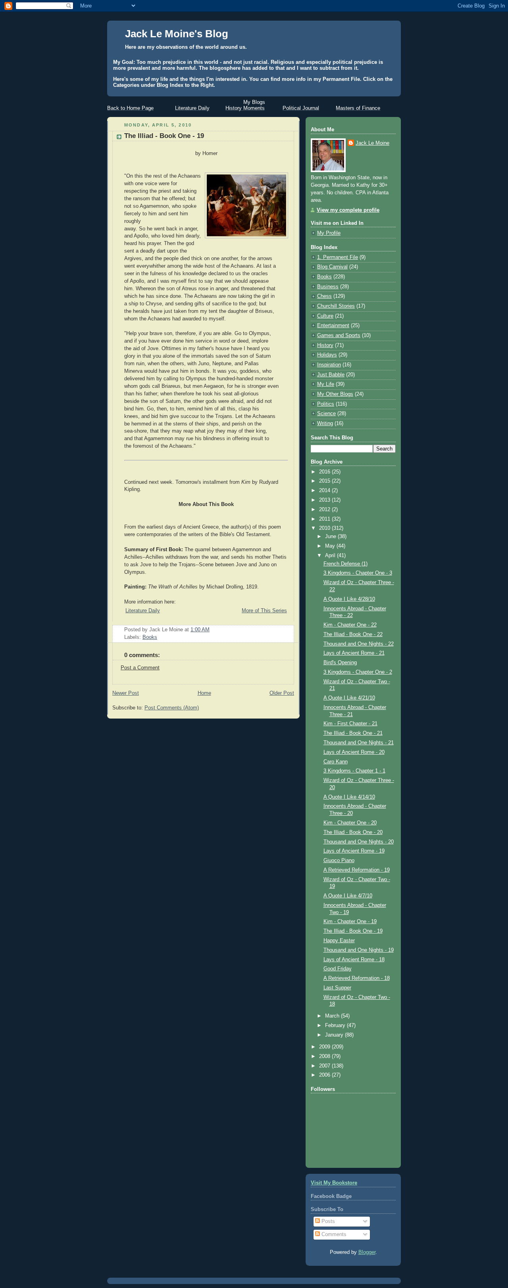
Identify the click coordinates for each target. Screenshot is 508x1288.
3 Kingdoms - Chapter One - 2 (357, 672)
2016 (325, 472)
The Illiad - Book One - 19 (164, 136)
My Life (325, 384)
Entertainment (333, 325)
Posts (327, 1221)
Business (328, 286)
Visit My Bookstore (334, 1183)
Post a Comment (140, 668)
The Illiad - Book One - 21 (353, 733)
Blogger (366, 1252)
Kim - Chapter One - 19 (350, 921)
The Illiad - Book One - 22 (353, 634)
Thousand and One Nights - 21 (358, 743)
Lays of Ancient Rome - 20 (354, 752)
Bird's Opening (340, 662)
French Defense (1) (345, 564)
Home (204, 693)
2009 (325, 1047)
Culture (325, 316)
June (331, 536)
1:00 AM (200, 629)
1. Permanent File (337, 257)
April (331, 555)
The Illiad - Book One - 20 (353, 832)
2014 (325, 490)
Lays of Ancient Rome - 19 (354, 851)
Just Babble (330, 375)
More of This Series (264, 610)
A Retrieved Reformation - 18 (356, 978)
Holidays (327, 355)
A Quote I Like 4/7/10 (347, 896)
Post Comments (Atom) (171, 708)
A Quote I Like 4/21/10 (349, 698)
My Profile (329, 233)
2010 (325, 528)
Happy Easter (339, 940)
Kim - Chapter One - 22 (350, 625)
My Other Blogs (335, 394)
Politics (325, 404)
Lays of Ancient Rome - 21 (354, 653)
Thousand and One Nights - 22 (358, 644)
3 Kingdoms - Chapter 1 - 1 (354, 771)
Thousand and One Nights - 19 (358, 950)
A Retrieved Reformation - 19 (356, 870)
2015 (325, 481)
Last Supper (337, 988)
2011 (325, 519)
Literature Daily (142, 610)
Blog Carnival (332, 267)
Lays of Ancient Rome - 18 (354, 959)
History (325, 345)
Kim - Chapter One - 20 (350, 823)
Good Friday (337, 969)
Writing (325, 423)
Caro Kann (335, 762)
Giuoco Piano (338, 860)
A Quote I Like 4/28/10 (349, 599)
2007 (325, 1066)
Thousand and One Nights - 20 (358, 842)
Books (149, 637)
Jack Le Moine (372, 143)
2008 (325, 1056)
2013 (325, 500)
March (333, 1016)
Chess (324, 296)
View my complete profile (348, 210)
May (331, 546)
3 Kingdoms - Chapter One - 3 (357, 573)
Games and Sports (338, 335)
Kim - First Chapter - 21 (350, 723)
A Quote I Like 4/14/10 (349, 797)
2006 (325, 1075)
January (335, 1035)
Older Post (281, 693)
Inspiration (329, 365)
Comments (333, 1234)
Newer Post (125, 693)
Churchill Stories (336, 306)
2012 (325, 509)
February (336, 1025)
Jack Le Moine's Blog (176, 34)
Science (326, 413)
